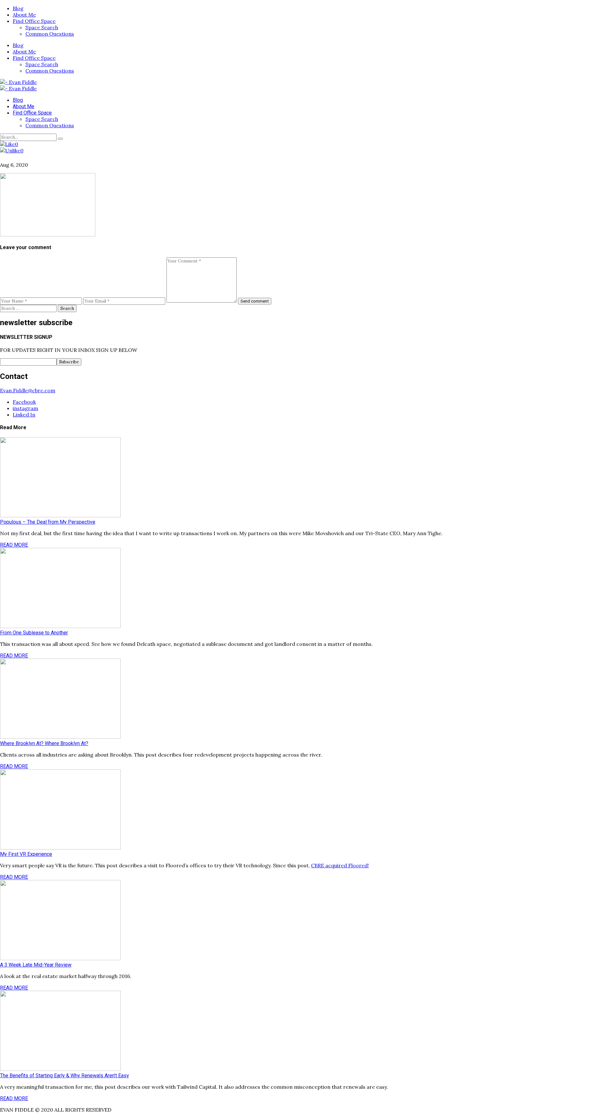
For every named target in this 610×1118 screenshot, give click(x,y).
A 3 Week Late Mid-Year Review (35, 965)
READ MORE (14, 545)
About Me (24, 14)
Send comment (255, 301)
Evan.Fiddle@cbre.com (27, 390)
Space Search (41, 27)
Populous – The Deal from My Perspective (47, 522)
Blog (18, 8)
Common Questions (49, 34)
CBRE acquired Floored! (340, 865)
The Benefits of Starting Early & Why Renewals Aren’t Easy (64, 1076)
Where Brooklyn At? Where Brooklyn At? (44, 743)
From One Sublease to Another (34, 633)
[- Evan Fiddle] (18, 82)
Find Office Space (34, 21)
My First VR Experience (26, 854)
